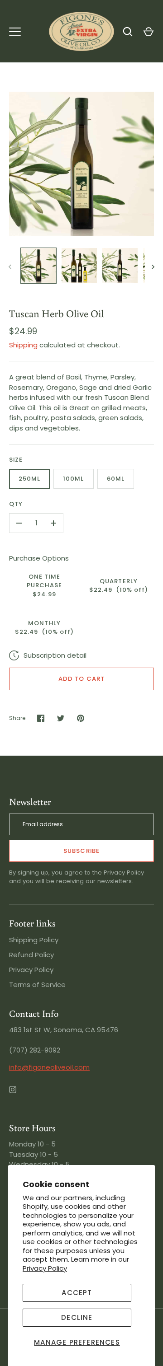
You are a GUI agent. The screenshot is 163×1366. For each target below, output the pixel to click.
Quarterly (119, 585)
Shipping (23, 345)
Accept (77, 1292)
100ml (73, 478)
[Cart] (148, 32)
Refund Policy (31, 954)
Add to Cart (81, 678)
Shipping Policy (33, 940)
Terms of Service (37, 984)
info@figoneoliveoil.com (49, 1067)
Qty (16, 504)
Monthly (44, 627)
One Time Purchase (44, 585)
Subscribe (81, 851)
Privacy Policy (45, 1268)
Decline (76, 1317)
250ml (29, 478)
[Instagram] (19, 1096)
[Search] (128, 32)
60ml (116, 478)
